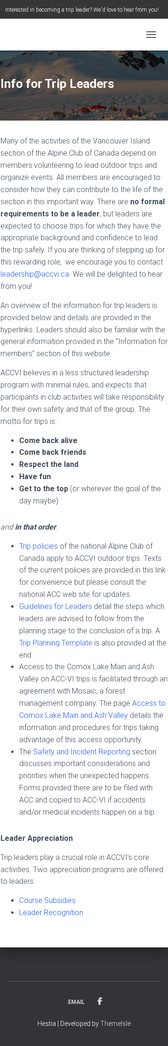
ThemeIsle (115, 1023)
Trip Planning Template (55, 642)
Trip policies (38, 546)
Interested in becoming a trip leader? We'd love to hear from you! (82, 10)
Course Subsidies (47, 900)
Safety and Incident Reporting (81, 751)
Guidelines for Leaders (55, 606)
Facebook (100, 1001)
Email (76, 1002)
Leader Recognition (51, 912)
